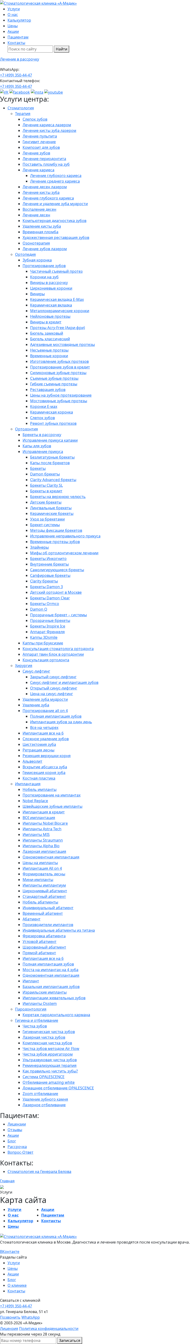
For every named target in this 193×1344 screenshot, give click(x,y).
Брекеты (38, 468)
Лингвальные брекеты (51, 507)
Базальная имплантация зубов (51, 986)
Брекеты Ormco (44, 603)
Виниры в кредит (45, 322)
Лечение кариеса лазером (47, 124)
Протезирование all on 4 (45, 710)
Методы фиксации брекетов (56, 530)
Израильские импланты (45, 992)
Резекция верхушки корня (47, 755)
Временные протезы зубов (55, 541)
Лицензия (9, 1328)
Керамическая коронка (51, 412)
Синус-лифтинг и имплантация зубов (64, 682)
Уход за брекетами (47, 519)
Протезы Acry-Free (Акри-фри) (57, 327)
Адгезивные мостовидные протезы (62, 344)
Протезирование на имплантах (51, 795)
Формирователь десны (44, 874)
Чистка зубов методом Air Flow (51, 1048)
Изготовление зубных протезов (59, 361)
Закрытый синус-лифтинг (53, 676)
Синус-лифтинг (36, 671)
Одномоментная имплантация (51, 857)
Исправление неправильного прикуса (65, 536)
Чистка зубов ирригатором (48, 1054)
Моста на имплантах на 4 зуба (50, 969)
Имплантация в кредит (44, 812)
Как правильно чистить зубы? (50, 1071)
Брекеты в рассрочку (42, 434)
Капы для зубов (37, 445)
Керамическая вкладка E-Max (57, 299)
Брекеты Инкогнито (48, 558)
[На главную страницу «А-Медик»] (38, 1236)
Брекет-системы (45, 524)
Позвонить (10, 1317)
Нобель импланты (39, 789)
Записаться (69, 1340)
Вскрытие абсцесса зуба (45, 767)
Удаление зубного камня (45, 1099)
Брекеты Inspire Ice (47, 626)
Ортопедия (25, 254)
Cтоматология (21, 108)
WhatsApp (30, 1317)
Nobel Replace (35, 800)
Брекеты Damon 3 (46, 586)
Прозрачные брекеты (50, 620)
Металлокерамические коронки (59, 310)
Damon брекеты (45, 474)
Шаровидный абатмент (44, 947)
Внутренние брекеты (49, 564)
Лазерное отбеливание (44, 1104)
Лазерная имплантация (44, 851)
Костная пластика (39, 778)
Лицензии (17, 1124)
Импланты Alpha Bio (41, 845)
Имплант (31, 981)
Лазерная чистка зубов (44, 1037)
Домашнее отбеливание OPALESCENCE (58, 1088)
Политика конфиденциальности (48, 1328)
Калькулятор (19, 20)
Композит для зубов (41, 147)
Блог (12, 1141)
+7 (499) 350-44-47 (16, 75)
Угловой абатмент (39, 941)
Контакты (16, 42)
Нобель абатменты (40, 902)
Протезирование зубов (44, 265)
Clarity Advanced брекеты (53, 479)
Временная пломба (40, 231)
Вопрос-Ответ (20, 1152)
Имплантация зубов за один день (61, 721)
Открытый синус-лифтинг (53, 688)
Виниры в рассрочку (49, 282)
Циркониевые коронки (51, 288)
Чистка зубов (35, 1026)
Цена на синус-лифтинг (51, 693)
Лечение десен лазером (45, 186)
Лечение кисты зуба (41, 192)
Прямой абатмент (39, 952)
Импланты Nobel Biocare (45, 823)
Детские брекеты (45, 502)
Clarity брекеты (44, 581)
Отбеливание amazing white (49, 1082)
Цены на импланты (40, 862)
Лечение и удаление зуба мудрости (55, 203)
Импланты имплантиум (44, 885)
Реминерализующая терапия (49, 1065)
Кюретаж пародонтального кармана (56, 1014)
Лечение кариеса (38, 169)
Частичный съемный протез (56, 271)
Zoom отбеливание (40, 1093)
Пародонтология (30, 1009)
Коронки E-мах (43, 406)
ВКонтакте (9, 1251)
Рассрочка (17, 1146)
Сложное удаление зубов (46, 738)
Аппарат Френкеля (47, 631)
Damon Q (38, 609)
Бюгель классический (50, 338)
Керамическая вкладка (51, 305)
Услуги (14, 8)
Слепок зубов (35, 119)
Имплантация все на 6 (43, 733)
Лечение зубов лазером (45, 248)
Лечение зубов (36, 153)
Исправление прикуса (43, 451)
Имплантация (27, 783)
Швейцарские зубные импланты (52, 806)
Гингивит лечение (39, 141)
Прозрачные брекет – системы (58, 614)
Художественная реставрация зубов (56, 237)
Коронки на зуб (44, 277)
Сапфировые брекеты (50, 575)
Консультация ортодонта (46, 659)
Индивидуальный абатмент (48, 907)
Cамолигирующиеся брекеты (57, 569)
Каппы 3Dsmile (43, 637)
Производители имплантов (48, 924)
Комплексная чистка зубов (47, 1042)
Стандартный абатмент (44, 896)
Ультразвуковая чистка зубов (50, 1059)
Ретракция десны (38, 750)
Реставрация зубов (47, 389)
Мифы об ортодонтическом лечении (64, 552)
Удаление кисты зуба (42, 226)
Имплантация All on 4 (42, 868)
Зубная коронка (37, 260)
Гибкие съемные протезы (53, 384)
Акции (13, 31)
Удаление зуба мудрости (45, 699)
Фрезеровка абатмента (44, 935)
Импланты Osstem (40, 1003)
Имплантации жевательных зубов (54, 997)
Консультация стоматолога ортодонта (58, 648)
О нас (13, 14)
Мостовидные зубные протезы (58, 400)
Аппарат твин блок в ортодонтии (53, 654)
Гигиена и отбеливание (36, 1020)
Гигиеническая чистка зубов (49, 1031)
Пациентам (18, 37)
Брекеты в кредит (46, 491)
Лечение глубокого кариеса (55, 175)
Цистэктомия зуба (39, 744)
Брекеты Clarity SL (46, 485)
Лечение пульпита (40, 136)
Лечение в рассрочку (19, 59)
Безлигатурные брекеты (52, 457)
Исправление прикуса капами (50, 440)
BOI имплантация (39, 817)
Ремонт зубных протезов (53, 423)
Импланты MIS (36, 834)
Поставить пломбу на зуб (46, 164)
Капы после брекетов (50, 462)
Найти (61, 49)
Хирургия (23, 665)
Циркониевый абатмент (45, 890)
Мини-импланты (38, 879)
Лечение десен (36, 215)
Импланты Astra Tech (42, 828)
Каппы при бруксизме (43, 643)
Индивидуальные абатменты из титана (59, 930)
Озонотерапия (36, 243)
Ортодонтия (26, 429)
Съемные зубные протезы (54, 378)
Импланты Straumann (43, 840)
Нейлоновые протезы (50, 316)
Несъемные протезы (49, 350)
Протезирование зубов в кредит (60, 367)
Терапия (22, 113)
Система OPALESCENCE (43, 1076)
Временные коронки (49, 355)
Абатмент (31, 919)
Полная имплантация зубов (55, 716)
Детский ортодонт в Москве (56, 592)
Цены (13, 25)
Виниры (37, 293)
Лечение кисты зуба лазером (49, 130)
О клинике (17, 1285)
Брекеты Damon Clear (50, 598)
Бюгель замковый (46, 333)
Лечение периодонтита (44, 158)
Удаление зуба (36, 705)
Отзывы (15, 1129)
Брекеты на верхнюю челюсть (58, 496)
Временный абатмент (43, 913)
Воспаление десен (39, 209)
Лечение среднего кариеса (55, 181)
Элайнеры (39, 547)
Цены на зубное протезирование (61, 395)
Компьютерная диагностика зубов (54, 220)
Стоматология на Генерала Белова (39, 1171)
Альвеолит (32, 761)
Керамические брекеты (51, 513)
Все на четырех (44, 727)
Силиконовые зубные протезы (58, 372)
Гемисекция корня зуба (44, 772)
